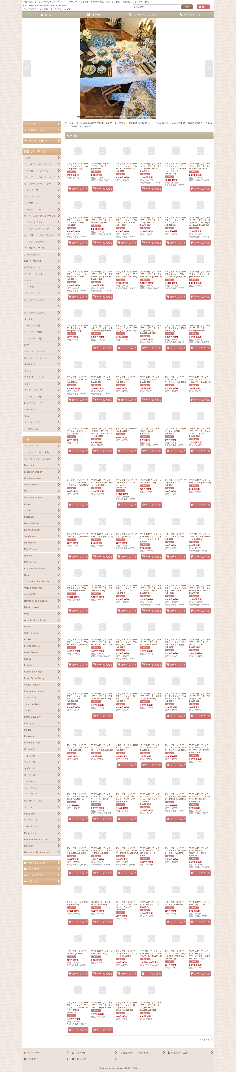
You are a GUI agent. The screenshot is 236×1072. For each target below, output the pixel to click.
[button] (27, 68)
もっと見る (205, 1039)
